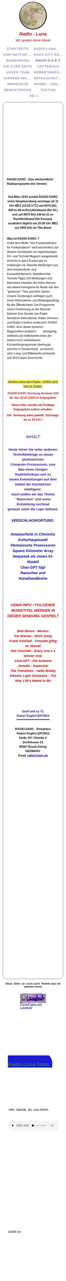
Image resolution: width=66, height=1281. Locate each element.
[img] (33, 15)
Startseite (18, 48)
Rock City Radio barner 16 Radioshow (48, 54)
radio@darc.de (37, 755)
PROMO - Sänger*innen (48, 84)
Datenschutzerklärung (48, 78)
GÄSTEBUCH (48, 66)
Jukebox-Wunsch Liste (18, 78)
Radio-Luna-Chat (48, 48)
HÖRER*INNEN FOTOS (48, 72)
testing (48, 90)
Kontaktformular (18, 54)
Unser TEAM (18, 72)
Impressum (17, 84)
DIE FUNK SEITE (18, 66)
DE (32, 96)
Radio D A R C (48, 60)
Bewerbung (17, 60)
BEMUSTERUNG (18, 90)
